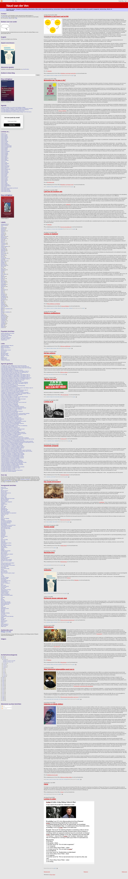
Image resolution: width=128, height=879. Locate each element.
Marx (2, 287)
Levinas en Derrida (4, 149)
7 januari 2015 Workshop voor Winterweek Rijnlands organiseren (12, 418)
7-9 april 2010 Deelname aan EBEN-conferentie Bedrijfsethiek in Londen (13, 462)
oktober (4, 664)
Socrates (2, 314)
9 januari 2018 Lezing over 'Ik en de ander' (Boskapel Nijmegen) (12, 391)
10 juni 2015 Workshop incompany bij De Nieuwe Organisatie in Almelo (13, 414)
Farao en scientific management (6, 501)
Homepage (86, 871)
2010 (3, 696)
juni (4, 669)
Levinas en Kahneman (5, 163)
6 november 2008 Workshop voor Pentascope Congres (10, 467)
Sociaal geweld (3, 587)
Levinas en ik (3, 161)
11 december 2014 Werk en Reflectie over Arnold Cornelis (11, 420)
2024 (3, 677)
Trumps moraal (49, 527)
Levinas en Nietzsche (4, 171)
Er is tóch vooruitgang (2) (5, 583)
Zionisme (2, 548)
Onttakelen (3, 611)
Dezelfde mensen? (4, 504)
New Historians (61, 699)
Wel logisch (3, 609)
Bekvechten (3, 610)
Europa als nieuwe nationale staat (55, 598)
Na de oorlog (3, 531)
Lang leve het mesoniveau (5, 334)
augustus (4, 667)
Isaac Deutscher (57, 646)
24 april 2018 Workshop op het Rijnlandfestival (9, 386)
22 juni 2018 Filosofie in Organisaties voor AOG (9, 384)
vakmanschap (3, 318)
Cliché (46, 784)
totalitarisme (3, 315)
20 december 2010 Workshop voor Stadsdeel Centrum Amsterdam (12, 453)
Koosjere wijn (3, 618)
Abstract (2, 516)
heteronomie (3, 264)
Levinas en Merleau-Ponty (5, 169)
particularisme (3, 299)
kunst (2, 279)
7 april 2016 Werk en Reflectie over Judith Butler (9, 404)
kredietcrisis (3, 278)
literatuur (2, 285)
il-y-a (2, 267)
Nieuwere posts (47, 871)
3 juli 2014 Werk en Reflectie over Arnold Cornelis (10, 424)
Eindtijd (2, 617)
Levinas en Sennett (4, 179)
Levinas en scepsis (4, 178)
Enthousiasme (3, 532)
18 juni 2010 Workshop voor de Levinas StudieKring (10, 459)
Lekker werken (3, 506)
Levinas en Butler (4, 140)
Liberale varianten (4, 620)
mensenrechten (3, 289)
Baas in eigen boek (4, 571)
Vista (2, 538)
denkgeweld (59, 308)
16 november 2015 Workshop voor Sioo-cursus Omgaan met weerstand (13, 407)
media (2, 288)
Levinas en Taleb (4, 181)
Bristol (2, 584)
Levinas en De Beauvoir (5, 144)
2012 (3, 693)
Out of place (3, 614)
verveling (2, 322)
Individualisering (4, 524)
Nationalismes (49, 627)
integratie (2, 270)
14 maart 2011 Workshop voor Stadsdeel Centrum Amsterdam (12, 452)
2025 (3, 658)
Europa (52, 348)
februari (4, 675)
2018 (3, 685)
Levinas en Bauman (4, 136)
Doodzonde (3, 535)
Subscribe (12, 125)
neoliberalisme (3, 296)
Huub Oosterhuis (4, 265)
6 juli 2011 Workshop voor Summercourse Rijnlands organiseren (12, 447)
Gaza (2, 574)
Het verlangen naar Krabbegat (6, 545)
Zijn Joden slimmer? (4, 490)
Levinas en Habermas (4, 158)
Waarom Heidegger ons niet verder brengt (8, 525)
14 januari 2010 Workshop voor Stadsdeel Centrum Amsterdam (12, 464)
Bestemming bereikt (4, 578)
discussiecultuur (56, 396)
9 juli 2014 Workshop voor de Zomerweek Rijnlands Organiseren (12, 423)
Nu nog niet (3, 600)
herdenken (50, 521)
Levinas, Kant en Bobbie (5, 189)
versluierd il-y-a (4, 320)
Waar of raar (3, 540)
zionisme (2, 327)
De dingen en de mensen (5, 557)
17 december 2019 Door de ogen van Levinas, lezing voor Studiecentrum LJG (14, 372)
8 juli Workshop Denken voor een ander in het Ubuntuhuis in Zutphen (13, 107)
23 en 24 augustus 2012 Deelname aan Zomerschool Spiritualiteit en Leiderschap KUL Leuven (17, 442)
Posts (4, 706)
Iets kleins (3, 576)
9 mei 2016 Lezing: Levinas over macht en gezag (9, 403)
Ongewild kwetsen (4, 547)
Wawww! (2, 569)
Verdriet (2, 505)
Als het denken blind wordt (5, 580)
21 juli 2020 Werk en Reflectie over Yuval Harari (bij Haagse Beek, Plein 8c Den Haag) (16, 367)
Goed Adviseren (4, 351)
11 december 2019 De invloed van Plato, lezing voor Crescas (11, 373)
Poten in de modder (4, 539)
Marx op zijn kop (4, 552)
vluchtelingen (3, 323)
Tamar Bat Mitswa (4, 581)
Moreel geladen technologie (6, 522)
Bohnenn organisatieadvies (5, 347)
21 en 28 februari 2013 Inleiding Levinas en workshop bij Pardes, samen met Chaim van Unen (17, 438)
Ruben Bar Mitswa (4, 536)
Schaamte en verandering (5, 312)
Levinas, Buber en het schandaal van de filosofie (9, 188)
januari (4, 676)
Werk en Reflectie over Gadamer (53, 303)
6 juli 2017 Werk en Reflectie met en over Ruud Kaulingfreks (11, 394)
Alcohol (2, 623)
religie (60, 186)
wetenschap (65, 779)
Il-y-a (2, 561)
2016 (3, 688)
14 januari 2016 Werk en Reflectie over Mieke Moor (10, 405)
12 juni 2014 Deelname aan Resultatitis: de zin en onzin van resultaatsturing (14, 425)
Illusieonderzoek (8, 480)
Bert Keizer (3, 237)
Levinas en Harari (4, 159)
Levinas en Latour (4, 164)
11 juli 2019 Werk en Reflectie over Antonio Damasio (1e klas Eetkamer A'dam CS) (15, 375)
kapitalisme (3, 276)
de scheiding (55, 75)
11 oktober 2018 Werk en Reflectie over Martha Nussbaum (11, 381)
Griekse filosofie (4, 260)
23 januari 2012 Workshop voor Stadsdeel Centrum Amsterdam (12, 445)
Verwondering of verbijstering (6, 520)
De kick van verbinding (5, 518)
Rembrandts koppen (4, 509)
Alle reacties (5, 708)
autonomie (3, 234)
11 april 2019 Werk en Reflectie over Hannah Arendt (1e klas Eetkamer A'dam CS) (15, 376)
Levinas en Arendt (4, 134)
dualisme (2, 254)
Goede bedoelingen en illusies (6, 542)
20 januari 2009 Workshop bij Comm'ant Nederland (10, 465)
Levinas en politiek (4, 173)
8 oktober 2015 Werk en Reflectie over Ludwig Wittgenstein (11, 408)
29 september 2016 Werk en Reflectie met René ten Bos (10, 400)
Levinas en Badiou (4, 135)
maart (4, 673)
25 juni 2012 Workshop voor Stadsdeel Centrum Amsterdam (11, 444)
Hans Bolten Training (4, 353)
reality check (51, 374)
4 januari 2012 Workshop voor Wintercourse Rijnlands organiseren (12, 446)
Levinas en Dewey (4, 150)
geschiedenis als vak (4, 258)
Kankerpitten (3, 541)
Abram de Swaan (4, 225)
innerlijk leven (56, 186)
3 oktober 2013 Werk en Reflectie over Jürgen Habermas (11, 434)
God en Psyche (3, 579)
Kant (2, 275)
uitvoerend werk (4, 316)
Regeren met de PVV (4, 500)
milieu (2, 290)
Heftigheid (3, 519)
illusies (57, 779)
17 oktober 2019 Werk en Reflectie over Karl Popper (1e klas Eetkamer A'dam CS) (15, 374)
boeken (47, 521)
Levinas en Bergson (4, 138)
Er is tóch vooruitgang (5, 577)
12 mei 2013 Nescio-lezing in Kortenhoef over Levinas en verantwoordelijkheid (15, 437)
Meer (17, 481)
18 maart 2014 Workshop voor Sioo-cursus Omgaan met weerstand (12, 428)
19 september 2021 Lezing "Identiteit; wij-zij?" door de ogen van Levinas (13, 365)
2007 (3, 700)
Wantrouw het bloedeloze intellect (7, 595)
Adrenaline (3, 597)
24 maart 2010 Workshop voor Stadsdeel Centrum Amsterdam (12, 463)
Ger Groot (2, 257)
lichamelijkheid (60, 229)
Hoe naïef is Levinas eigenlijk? (6, 560)
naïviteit (2, 293)
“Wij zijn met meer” (50, 379)
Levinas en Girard (4, 156)
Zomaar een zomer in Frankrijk (6, 559)
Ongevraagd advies (4, 558)
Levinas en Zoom (4, 186)
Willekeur (49, 660)
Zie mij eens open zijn (5, 586)
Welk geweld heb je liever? (5, 527)
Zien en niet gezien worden (5, 528)
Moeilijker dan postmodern (5, 550)
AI (46, 440)
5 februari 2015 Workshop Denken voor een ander (10, 416)
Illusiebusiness (3, 567)
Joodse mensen (3, 496)
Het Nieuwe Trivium (4, 354)
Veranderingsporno (4, 590)
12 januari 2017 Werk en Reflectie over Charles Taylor (10, 397)
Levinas (52, 440)
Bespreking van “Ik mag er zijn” (67, 184)
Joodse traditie (55, 521)
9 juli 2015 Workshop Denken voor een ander (9, 410)
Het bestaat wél (3, 544)
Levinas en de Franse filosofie (6, 145)
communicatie (48, 186)
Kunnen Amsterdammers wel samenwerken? (8, 512)
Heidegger (3, 262)
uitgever (68, 577)
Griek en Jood (3, 487)
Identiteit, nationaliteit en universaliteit (7, 333)
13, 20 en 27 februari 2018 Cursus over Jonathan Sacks (10, 388)
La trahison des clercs (5, 514)
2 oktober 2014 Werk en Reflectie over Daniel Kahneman (11, 422)
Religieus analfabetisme (52, 313)
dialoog (52, 186)
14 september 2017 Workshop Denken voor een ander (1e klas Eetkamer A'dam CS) (15, 393)
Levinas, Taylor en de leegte (6, 191)
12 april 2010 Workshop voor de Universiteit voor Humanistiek (12, 461)
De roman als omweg (4, 336)
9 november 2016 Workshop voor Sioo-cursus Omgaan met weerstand (13, 398)
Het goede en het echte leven (6, 492)
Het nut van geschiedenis (5, 594)
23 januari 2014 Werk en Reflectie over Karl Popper (10, 431)
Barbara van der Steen (5, 346)
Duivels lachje (3, 585)
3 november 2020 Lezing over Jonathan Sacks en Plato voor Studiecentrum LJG (15, 366)
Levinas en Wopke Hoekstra (6, 185)
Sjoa (2, 313)
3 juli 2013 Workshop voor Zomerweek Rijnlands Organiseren (12, 436)
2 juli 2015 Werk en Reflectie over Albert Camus (9, 412)
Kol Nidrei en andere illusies (6, 564)
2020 (3, 682)
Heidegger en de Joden (6, 631)
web (9, 18)
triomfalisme (101, 502)
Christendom (3, 243)
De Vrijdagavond (50, 182)
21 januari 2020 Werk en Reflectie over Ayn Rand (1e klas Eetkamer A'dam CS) (15, 371)
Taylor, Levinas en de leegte (6, 589)
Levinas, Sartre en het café (5, 190)
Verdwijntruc (3, 502)
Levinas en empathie (4, 153)
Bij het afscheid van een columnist (7, 554)
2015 (3, 689)
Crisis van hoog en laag (5, 568)
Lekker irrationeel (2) (4, 624)
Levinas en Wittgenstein (5, 184)
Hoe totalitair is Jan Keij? (5, 338)
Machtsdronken (49, 552)
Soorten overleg (4, 491)
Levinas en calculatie (4, 141)
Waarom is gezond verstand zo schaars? (8, 572)
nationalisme (55, 622)
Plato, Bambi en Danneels (5, 511)
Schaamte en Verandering (5, 359)
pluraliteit (61, 396)
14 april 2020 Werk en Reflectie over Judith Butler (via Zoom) (12, 370)
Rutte (2, 309)
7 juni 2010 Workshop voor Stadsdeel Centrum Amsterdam (11, 460)
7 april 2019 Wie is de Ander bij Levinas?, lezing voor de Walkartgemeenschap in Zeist (16, 377)
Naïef (2, 598)
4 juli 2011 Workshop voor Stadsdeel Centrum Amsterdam (11, 449)
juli (4, 668)
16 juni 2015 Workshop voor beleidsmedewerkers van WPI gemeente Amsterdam (15, 413)
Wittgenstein (3, 326)
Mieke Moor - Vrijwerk (5, 355)
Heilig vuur (3, 515)
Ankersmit (3, 229)
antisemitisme (3, 230)
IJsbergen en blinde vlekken (53, 704)
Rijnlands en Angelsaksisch (6, 308)
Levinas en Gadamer (51, 234)
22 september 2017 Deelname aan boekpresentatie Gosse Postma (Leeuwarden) (15, 392)
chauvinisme (48, 476)
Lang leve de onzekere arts (53, 191)
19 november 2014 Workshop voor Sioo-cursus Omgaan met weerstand (13, 421)
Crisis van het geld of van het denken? (7, 562)
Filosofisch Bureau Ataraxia (6, 349)
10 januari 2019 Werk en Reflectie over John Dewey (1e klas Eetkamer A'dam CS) (15, 378)
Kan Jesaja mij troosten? (52, 481)
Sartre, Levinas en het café (5, 601)
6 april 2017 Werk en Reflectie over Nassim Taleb (9, 395)
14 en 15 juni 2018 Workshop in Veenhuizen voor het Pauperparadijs (13, 385)
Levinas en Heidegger (5, 160)
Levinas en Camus (4, 142)
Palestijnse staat (3, 495)
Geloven (2, 517)
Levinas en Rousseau (4, 176)
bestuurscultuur (3, 238)
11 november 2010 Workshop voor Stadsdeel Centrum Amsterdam (12, 454)
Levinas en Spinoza (4, 180)
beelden (47, 794)
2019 (3, 684)
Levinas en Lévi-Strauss (5, 165)
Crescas (2, 348)
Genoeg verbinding (62, 110)
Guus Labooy (3, 352)
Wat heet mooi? (3, 556)
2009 (3, 697)
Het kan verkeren (49, 353)
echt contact (59, 75)
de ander (51, 75)
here (4, 39)
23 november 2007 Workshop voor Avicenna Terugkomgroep (11, 470)
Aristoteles (3, 233)
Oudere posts (124, 871)
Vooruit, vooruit (4, 615)
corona (2, 245)
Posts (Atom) (52, 874)
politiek (2, 303)
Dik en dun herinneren (5, 499)
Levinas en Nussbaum (5, 172)
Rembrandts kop (4, 508)
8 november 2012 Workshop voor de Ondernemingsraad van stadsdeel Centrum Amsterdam (17, 441)
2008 (3, 698)
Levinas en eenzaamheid (5, 151)
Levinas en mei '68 (4, 168)
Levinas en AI (48, 401)
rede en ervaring (4, 306)
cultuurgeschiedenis (4, 246)
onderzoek (68, 204)
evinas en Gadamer (65, 306)
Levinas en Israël (4, 162)
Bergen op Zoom (4, 236)
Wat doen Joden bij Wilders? (6, 603)
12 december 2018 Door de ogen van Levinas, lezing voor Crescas (12, 380)
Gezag (2, 606)
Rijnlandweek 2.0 (4, 357)
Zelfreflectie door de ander (52, 775)
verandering (70, 308)
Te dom (2, 575)
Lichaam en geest (4, 339)
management (3, 286)
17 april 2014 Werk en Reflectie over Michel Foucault (10, 427)
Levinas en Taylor (4, 182)
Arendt (2, 231)
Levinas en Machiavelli (5, 166)
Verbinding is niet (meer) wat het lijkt (56, 16)
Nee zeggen (3, 295)
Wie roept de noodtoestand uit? (6, 521)
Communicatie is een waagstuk (6, 335)
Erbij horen (3, 605)
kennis (57, 229)
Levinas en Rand (4, 175)
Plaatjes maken (3, 546)
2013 (3, 692)
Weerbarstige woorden (5, 608)
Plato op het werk (4, 510)
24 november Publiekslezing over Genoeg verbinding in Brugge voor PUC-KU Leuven (16, 111)
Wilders (2, 325)
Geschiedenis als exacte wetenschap (7, 616)
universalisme (3, 317)
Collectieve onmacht (4, 593)
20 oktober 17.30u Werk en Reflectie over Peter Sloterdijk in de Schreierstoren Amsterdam (17, 108)
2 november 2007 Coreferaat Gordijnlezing (8, 471)
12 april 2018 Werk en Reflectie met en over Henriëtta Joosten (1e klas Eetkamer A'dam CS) (17, 387)
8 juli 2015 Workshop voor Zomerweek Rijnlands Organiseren (12, 411)
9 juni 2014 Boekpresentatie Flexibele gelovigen (9, 426)
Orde (2, 596)
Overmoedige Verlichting (5, 613)
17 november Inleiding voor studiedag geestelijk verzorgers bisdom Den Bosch (15, 109)
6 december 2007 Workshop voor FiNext (8, 469)
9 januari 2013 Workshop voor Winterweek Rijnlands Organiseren (12, 440)
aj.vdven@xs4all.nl (4, 16)
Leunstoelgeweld (4, 570)
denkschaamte (3, 250)
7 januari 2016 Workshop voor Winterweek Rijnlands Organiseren (12, 406)
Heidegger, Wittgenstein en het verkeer (7, 498)
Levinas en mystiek (4, 170)
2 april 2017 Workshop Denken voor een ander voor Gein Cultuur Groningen (14, 396)
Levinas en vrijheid (4, 183)
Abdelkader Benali (4, 224)
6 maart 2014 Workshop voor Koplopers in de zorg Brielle (11, 430)
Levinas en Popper (4, 174)
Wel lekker (3, 619)
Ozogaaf (2, 356)
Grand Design (3, 607)
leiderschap (3, 280)
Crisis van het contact (4, 566)
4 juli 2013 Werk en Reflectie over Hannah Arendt (9, 435)
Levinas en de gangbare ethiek (6, 146)
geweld (52, 476)
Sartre (2, 310)
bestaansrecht (99, 633)
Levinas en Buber (4, 139)
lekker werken (3, 282)
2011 (3, 694)
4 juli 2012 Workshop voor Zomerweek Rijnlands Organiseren (12, 443)
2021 (3, 681)
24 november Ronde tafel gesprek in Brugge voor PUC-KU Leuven (13, 110)
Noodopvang (3, 534)
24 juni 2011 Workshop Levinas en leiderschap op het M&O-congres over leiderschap (16, 450)
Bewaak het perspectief (5, 591)
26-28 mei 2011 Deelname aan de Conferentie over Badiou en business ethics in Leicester (16, 451)
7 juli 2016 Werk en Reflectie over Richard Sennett (10, 401)
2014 (3, 690)
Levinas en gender (4, 155)
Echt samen (3, 529)
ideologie (54, 348)
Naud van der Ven (17, 5)
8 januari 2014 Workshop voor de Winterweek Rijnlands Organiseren (13, 432)
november (5, 663)
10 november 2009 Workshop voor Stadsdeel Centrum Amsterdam (12, 466)
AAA (2, 489)
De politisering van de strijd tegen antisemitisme (83, 686)
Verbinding (49, 71)
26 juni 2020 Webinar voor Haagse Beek (8, 368)
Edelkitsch (3, 549)
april (4, 672)
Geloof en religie (4, 497)
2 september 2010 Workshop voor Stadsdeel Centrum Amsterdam (12, 456)
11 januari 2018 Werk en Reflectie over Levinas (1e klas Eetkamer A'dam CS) (14, 390)
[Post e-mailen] (74, 75)
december (5, 659)
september (5, 665)
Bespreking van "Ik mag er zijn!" (55, 80)
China (2, 242)
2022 (3, 680)
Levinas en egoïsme (4, 152)
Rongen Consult (4, 358)
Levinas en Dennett (4, 148)
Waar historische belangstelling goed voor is (59, 669)
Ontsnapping (3, 530)
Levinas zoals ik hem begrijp (6, 337)
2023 (3, 679)
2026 (3, 656)
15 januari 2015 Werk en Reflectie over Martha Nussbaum (11, 417)
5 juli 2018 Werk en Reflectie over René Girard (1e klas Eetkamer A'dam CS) (14, 383)
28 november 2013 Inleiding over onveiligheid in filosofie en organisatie (13, 433)
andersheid (48, 75)
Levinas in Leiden (50, 799)
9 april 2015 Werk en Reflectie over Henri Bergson (10, 415)
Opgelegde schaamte (51, 445)
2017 (3, 686)
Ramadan (2, 599)
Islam (2, 272)
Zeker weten (3, 507)
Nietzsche (2, 298)
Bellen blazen (3, 621)
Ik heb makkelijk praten (5, 604)
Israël (47, 374)
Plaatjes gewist (3, 626)
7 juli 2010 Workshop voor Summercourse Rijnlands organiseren (12, 457)
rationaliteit (3, 304)
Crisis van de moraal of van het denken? (8, 565)
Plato (2, 300)
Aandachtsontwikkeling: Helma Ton (7, 345)
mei (4, 671)
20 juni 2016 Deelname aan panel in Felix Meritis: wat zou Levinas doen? (13, 402)
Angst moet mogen (4, 551)
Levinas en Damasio (4, 143)
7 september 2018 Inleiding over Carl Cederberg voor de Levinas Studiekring (14, 382)
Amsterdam (3, 227)
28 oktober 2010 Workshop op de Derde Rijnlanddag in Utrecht (12, 455)
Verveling (2, 537)
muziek (2, 292)
